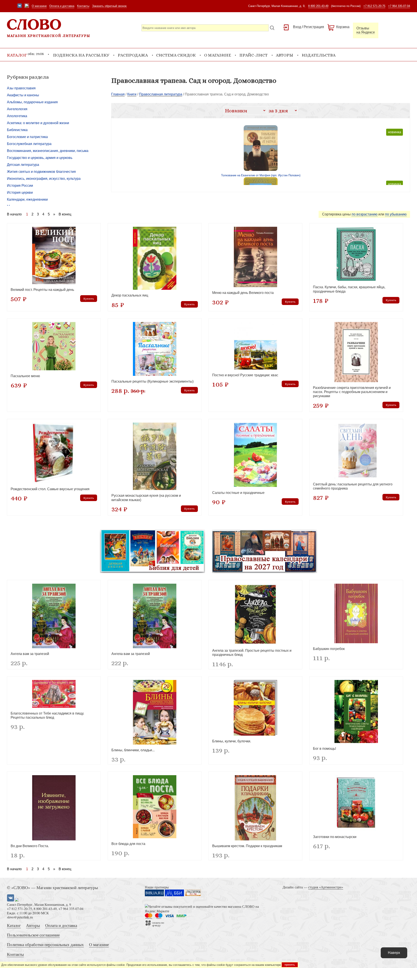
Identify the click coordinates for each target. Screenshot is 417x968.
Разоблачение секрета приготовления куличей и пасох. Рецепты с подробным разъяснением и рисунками (352, 392)
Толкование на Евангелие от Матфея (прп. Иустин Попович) (260, 175)
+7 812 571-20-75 (374, 6)
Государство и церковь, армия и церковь (39, 158)
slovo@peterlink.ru (20, 917)
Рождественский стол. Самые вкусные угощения (50, 489)
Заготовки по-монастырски (334, 837)
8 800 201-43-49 (318, 6)
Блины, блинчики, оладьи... (133, 750)
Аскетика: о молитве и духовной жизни (38, 123)
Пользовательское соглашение (33, 935)
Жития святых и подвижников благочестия (41, 171)
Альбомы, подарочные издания (32, 102)
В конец (65, 214)
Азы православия (21, 88)
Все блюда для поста (128, 844)
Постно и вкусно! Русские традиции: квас (245, 375)
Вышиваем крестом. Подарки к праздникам (247, 846)
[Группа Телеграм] (27, 6)
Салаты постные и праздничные (238, 493)
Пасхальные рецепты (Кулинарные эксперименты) (152, 381)
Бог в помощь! (324, 748)
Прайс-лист (253, 55)
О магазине (39, 6)
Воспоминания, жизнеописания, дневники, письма (47, 151)
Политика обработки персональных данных (45, 944)
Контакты (83, 6)
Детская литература (23, 165)
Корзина (342, 27)
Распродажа (133, 55)
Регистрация (314, 27)
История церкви (20, 192)
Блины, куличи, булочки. (231, 741)
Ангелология (17, 109)
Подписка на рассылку (81, 55)
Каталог (14, 925)
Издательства (319, 55)
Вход (297, 27)
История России (20, 185)
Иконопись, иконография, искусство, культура (44, 178)
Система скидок (176, 55)
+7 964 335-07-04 (399, 6)
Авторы (284, 55)
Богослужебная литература (29, 144)
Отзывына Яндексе (365, 30)
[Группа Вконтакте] (19, 6)
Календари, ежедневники (27, 199)
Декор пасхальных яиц (129, 295)
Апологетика (17, 116)
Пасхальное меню (25, 376)
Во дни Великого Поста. (30, 846)
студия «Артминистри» (325, 887)
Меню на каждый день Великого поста (243, 293)
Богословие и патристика (27, 137)
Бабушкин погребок (329, 649)
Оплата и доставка (61, 6)
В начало (14, 214)
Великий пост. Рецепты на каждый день (42, 290)
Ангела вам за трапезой (30, 654)
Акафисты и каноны (23, 95)
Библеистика (17, 130)
